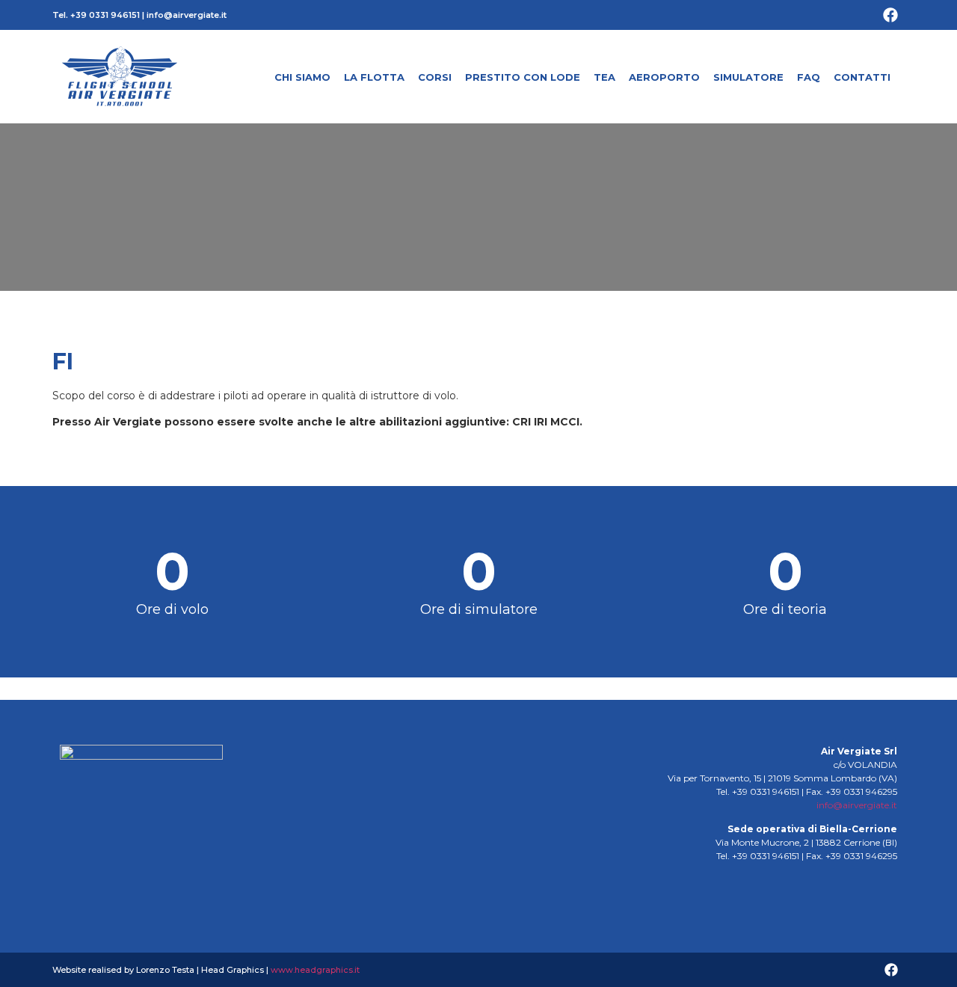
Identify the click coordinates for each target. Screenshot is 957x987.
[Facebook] (890, 15)
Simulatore (748, 77)
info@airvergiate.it (187, 15)
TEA (604, 77)
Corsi (435, 77)
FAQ (808, 77)
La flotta (374, 77)
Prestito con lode (522, 77)
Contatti (862, 77)
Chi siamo (302, 77)
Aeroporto (664, 77)
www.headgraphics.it (315, 970)
